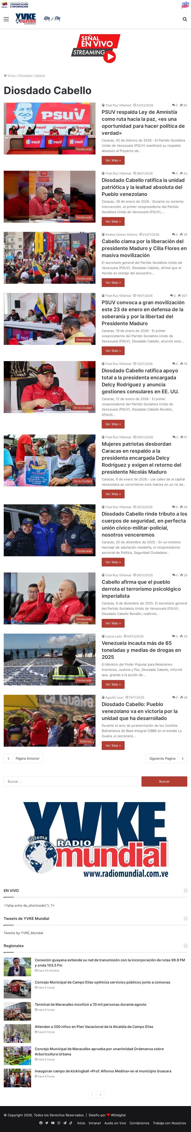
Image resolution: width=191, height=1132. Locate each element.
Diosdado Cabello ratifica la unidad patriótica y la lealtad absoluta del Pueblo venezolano (143, 187)
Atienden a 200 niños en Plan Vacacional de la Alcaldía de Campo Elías (94, 1026)
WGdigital (118, 1115)
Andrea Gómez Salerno (121, 234)
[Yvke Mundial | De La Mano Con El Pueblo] (38, 18)
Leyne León (113, 636)
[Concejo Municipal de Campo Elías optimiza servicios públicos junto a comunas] (17, 989)
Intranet (95, 1123)
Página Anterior (28, 758)
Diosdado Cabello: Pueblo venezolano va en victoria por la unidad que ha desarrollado (140, 711)
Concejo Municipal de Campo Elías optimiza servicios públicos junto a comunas (102, 982)
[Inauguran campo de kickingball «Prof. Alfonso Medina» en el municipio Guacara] (17, 1078)
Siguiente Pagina (162, 758)
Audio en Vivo (115, 1123)
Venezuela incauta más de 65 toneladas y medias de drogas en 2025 (141, 650)
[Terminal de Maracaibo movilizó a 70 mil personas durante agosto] (17, 1011)
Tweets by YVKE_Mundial (23, 933)
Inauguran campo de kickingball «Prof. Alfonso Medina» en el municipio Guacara (103, 1071)
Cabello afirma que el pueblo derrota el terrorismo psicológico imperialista (141, 589)
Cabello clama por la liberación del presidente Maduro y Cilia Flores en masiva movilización (144, 248)
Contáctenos (139, 1123)
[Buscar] (184, 20)
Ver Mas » (113, 160)
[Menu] (6, 20)
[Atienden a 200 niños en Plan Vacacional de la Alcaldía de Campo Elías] (17, 1033)
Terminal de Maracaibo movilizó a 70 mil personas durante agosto (90, 1004)
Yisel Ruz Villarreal (118, 105)
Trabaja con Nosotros (169, 1123)
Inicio (11, 76)
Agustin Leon (114, 697)
